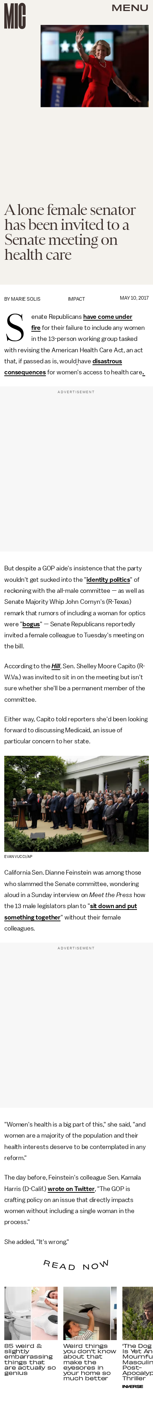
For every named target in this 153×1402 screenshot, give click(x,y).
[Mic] (15, 16)
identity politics (108, 579)
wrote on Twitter (71, 1189)
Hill (56, 666)
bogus (31, 624)
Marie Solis (26, 299)
